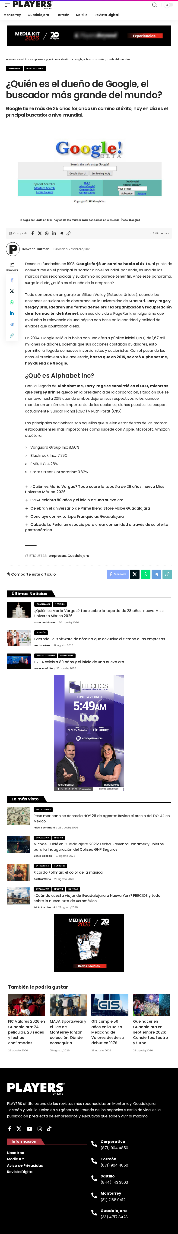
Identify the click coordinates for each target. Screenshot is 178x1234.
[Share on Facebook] (32, 233)
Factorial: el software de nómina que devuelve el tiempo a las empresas (99, 639)
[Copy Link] (68, 233)
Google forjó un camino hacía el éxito (113, 263)
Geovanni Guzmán (36, 249)
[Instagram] (39, 1129)
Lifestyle (58, 838)
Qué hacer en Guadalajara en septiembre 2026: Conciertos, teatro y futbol (150, 1032)
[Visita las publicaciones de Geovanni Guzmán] (13, 249)
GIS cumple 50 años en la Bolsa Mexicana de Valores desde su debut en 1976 (107, 1032)
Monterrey (59, 866)
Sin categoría (43, 809)
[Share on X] (39, 233)
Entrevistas (42, 866)
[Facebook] (10, 1129)
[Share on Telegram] (61, 233)
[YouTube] (29, 1129)
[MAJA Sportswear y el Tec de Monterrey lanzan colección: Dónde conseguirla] (68, 1005)
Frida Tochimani (44, 622)
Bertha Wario (42, 879)
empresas (57, 555)
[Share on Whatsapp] (47, 233)
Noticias (59, 604)
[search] (154, 5)
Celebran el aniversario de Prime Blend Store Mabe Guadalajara (90, 508)
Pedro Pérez (42, 645)
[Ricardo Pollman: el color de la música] (18, 872)
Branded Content (46, 655)
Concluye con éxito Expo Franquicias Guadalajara (77, 516)
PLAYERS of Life (43, 668)
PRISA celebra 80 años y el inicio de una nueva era (77, 500)
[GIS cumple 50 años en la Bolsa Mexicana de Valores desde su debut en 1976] (109, 1005)
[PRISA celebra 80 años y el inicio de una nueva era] (19, 661)
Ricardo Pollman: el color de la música (68, 872)
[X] (19, 1129)
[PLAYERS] (33, 5)
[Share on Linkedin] (54, 233)
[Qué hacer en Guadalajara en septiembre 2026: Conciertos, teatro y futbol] (151, 1005)
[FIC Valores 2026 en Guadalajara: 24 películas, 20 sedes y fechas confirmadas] (26, 1005)
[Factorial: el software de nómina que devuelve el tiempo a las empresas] (19, 638)
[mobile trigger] (9, 5)
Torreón (41, 632)
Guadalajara (34, 68)
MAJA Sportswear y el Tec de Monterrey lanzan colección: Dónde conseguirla (68, 1032)
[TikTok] (49, 1129)
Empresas (14, 68)
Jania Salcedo (43, 856)
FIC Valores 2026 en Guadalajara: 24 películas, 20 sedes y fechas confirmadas (26, 1032)
